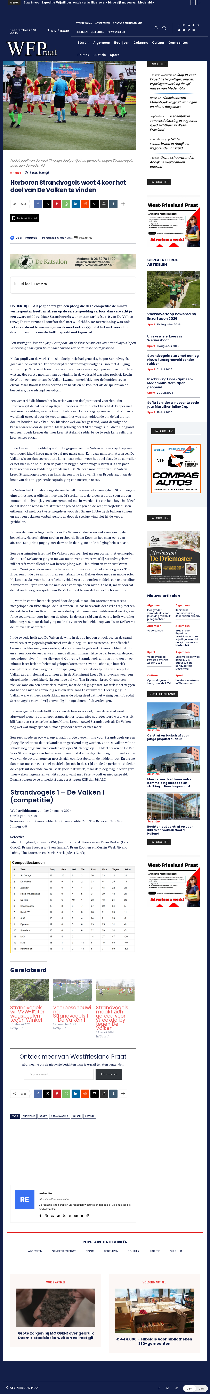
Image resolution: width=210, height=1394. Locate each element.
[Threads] (193, 30)
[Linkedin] (188, 25)
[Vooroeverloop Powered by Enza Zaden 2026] (173, 289)
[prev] (193, 2)
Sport (16, 173)
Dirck (153, 98)
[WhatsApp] (66, 204)
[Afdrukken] (104, 204)
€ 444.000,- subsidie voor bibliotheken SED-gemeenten (154, 1341)
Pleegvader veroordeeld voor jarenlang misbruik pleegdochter (158, 614)
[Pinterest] (57, 204)
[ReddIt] (85, 204)
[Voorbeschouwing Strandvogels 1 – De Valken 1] (72, 990)
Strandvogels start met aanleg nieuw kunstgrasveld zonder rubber (173, 359)
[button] (164, 28)
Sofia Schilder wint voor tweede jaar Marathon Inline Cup (173, 404)
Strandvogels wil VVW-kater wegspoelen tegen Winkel (27, 1013)
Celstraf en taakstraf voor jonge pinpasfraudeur (168, 737)
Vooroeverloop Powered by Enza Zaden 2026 (56, 2)
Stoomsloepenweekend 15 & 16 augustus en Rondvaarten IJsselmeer (188, 662)
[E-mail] (94, 204)
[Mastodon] (188, 30)
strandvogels (59, 1116)
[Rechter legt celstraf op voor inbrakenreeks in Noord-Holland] (173, 807)
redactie (30, 237)
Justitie (153, 730)
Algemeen (154, 605)
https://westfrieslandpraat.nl (54, 1199)
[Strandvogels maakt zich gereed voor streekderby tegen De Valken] (115, 990)
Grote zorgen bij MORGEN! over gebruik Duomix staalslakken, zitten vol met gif (56, 1335)
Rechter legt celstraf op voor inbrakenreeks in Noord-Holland (170, 830)
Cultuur (152, 675)
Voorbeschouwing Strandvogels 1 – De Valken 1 (72, 1013)
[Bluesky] (183, 30)
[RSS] (193, 25)
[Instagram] (183, 25)
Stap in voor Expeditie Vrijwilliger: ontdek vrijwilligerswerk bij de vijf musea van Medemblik (173, 81)
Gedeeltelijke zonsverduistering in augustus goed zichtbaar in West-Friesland (173, 123)
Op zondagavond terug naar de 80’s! (159, 681)
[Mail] (58, 1215)
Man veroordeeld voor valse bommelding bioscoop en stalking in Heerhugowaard (169, 782)
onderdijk (29, 1116)
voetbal (90, 1116)
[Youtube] (178, 30)
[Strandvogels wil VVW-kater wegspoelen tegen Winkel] (29, 990)
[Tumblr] (113, 204)
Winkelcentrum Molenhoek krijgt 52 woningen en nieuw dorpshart (173, 102)
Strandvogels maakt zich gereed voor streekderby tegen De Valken (112, 1017)
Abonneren (108, 1074)
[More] (123, 204)
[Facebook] (178, 25)
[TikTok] (176, 1388)
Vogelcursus (155, 630)
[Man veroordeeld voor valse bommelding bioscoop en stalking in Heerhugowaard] (173, 759)
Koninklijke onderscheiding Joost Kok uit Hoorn (188, 613)
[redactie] (13, 238)
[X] (198, 25)
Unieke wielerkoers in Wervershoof (164, 338)
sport (43, 1116)
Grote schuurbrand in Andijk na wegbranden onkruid (169, 143)
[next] (199, 2)
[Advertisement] (73, 1156)
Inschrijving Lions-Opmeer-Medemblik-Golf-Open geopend (170, 383)
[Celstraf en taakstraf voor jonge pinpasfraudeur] (173, 715)
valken (77, 1116)
